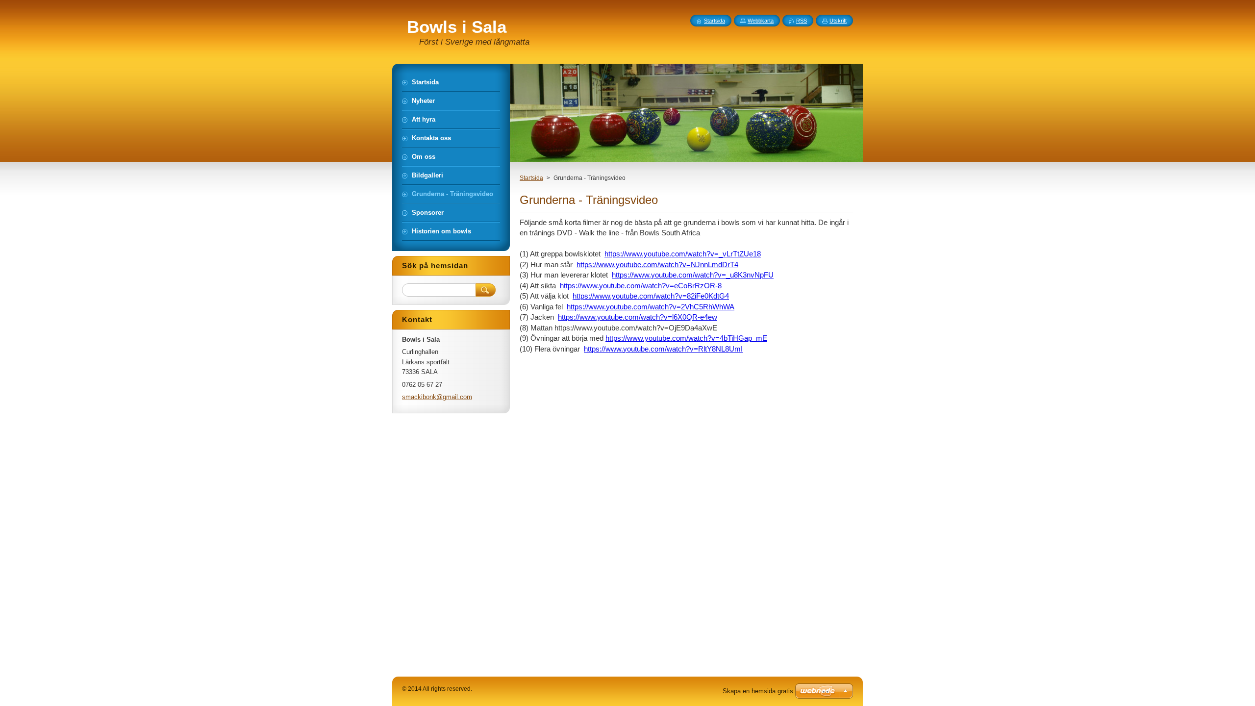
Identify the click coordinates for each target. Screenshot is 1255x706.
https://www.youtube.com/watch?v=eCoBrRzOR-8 (641, 285)
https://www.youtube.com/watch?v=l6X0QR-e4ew (637, 317)
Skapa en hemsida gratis (758, 691)
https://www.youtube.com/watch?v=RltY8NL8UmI (663, 349)
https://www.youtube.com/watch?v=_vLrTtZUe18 (682, 254)
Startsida (531, 178)
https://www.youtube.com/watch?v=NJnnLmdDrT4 (657, 264)
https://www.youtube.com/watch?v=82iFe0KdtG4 (651, 296)
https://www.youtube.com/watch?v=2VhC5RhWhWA (650, 307)
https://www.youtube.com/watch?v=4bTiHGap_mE (686, 338)
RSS (801, 21)
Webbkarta (761, 21)
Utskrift (838, 21)
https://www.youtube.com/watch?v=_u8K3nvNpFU (693, 275)
